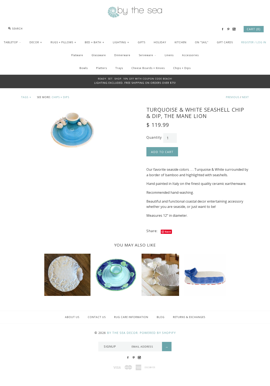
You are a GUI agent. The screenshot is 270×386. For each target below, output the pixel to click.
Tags (26, 97)
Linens (169, 55)
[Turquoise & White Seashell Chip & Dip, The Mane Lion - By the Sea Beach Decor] (72, 109)
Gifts (141, 42)
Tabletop (12, 42)
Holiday (160, 42)
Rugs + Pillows (63, 42)
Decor (36, 42)
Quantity (154, 137)
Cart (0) (254, 29)
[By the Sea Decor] (135, 9)
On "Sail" (201, 42)
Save (168, 231)
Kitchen (180, 42)
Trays (119, 68)
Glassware (99, 55)
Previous (232, 97)
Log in (261, 42)
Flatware (77, 55)
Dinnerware (122, 55)
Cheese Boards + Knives (148, 68)
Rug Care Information (131, 317)
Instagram (234, 29)
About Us (72, 317)
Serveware (147, 55)
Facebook (222, 29)
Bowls (84, 68)
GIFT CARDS (225, 42)
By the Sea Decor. (123, 333)
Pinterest (228, 29)
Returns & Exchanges (189, 317)
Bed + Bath (94, 42)
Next (245, 97)
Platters (101, 68)
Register (247, 42)
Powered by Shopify (158, 333)
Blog (161, 317)
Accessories (190, 55)
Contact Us (97, 317)
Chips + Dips (182, 68)
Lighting (121, 42)
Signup (110, 346)
